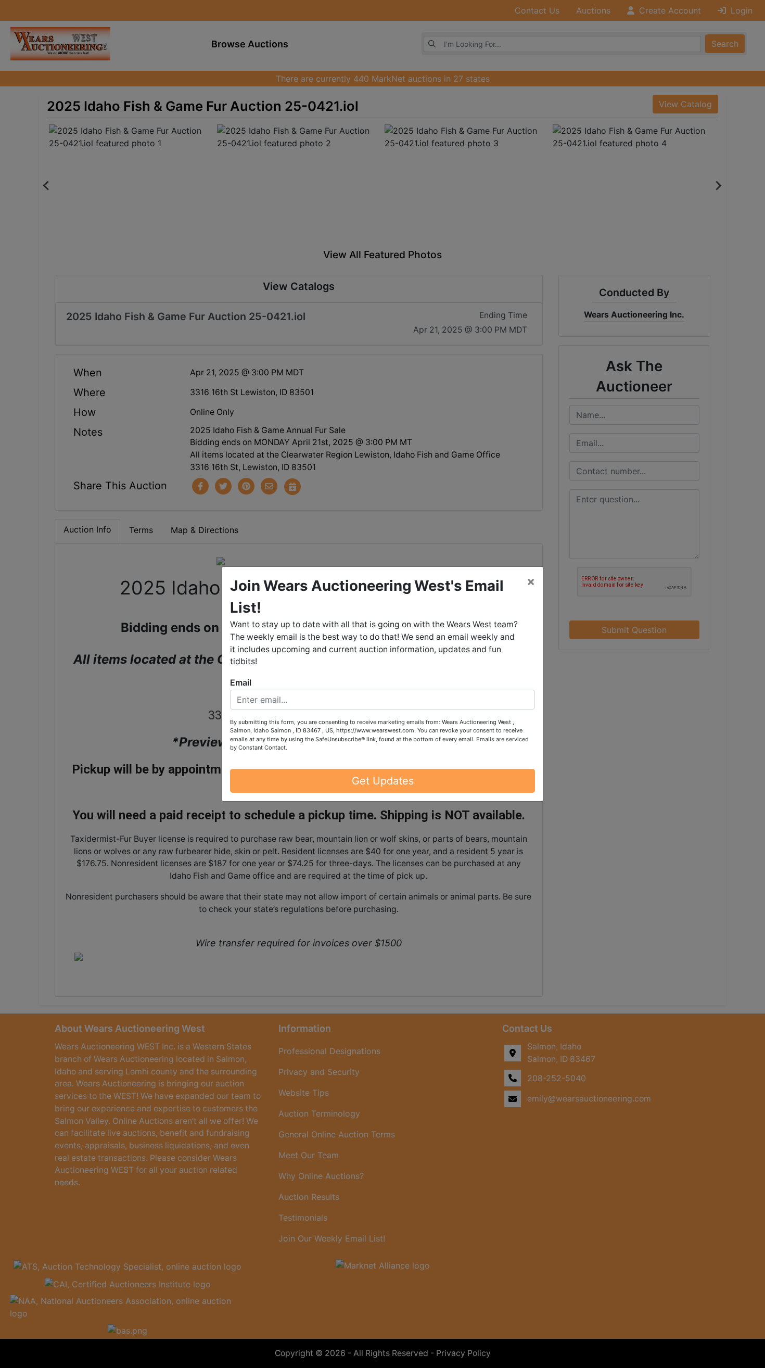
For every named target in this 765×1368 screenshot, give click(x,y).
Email (240, 682)
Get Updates (383, 781)
